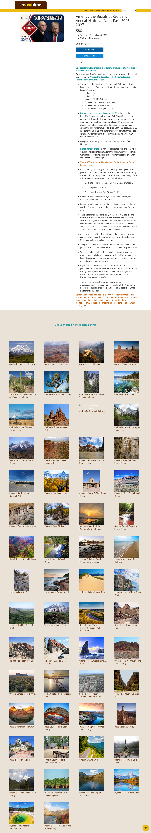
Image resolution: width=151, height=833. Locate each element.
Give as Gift (90, 56)
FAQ (77, 62)
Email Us (82, 62)
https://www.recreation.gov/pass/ (94, 277)
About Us (116, 10)
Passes (109, 10)
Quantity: (80, 43)
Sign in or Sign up (130, 2)
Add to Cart (90, 50)
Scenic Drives (88, 10)
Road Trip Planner (100, 10)
